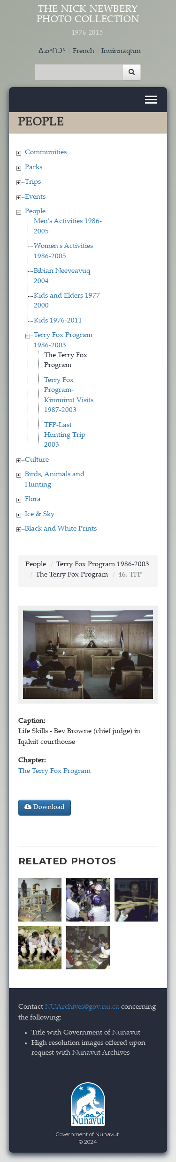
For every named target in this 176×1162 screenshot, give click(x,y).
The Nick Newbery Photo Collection (88, 21)
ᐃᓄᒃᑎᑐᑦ (52, 51)
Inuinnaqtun (121, 51)
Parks (33, 167)
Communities (46, 152)
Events (35, 197)
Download (48, 807)
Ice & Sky (39, 514)
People (35, 211)
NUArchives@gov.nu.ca (82, 1007)
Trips (33, 182)
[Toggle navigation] (150, 99)
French (83, 51)
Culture (37, 460)
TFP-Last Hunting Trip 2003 (64, 435)
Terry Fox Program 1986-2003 (102, 564)
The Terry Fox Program (72, 574)
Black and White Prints (61, 528)
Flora (33, 499)
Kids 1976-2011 (58, 320)
